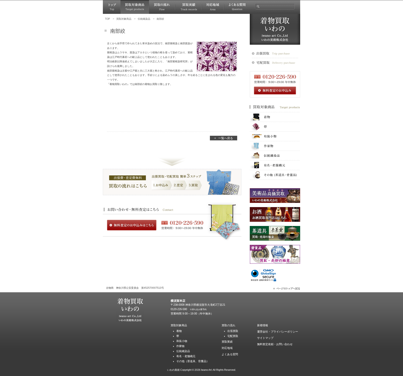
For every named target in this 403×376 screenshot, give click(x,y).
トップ (111, 7)
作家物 (275, 146)
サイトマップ (265, 337)
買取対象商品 (134, 7)
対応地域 (213, 7)
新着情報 (262, 325)
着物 (275, 117)
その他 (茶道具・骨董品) (275, 175)
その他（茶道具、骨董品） (192, 361)
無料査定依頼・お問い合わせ (275, 344)
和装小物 (275, 136)
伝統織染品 (275, 155)
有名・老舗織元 (275, 165)
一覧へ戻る (225, 138)
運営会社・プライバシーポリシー (277, 331)
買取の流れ (162, 7)
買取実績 (188, 7)
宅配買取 (232, 336)
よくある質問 (237, 7)
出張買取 (232, 331)
